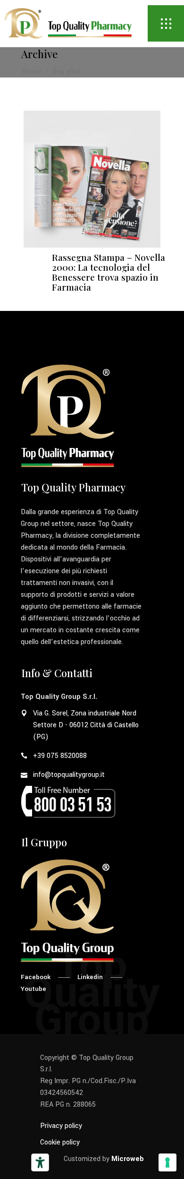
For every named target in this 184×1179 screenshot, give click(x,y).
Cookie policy (60, 1142)
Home (31, 71)
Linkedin (90, 976)
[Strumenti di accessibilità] (40, 1162)
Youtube (33, 988)
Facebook (35, 976)
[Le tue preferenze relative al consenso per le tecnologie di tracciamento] (167, 1162)
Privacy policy (61, 1126)
